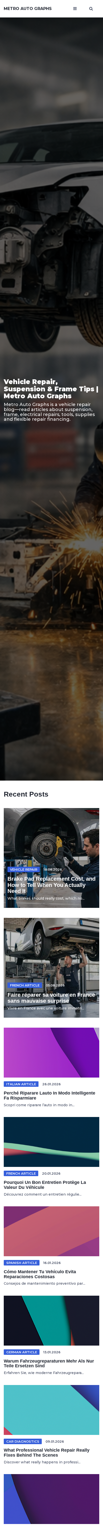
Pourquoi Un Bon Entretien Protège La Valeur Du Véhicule (45, 1185)
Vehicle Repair (23, 869)
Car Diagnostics (22, 1441)
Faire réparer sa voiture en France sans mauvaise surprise (51, 998)
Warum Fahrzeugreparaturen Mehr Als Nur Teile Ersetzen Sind (49, 1364)
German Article (21, 1352)
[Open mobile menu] (75, 8)
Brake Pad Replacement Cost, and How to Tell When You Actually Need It (52, 885)
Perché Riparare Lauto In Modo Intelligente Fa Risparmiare (49, 1096)
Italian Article (21, 1084)
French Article (25, 985)
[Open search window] (91, 8)
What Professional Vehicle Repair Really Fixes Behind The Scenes (47, 1453)
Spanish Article (21, 1263)
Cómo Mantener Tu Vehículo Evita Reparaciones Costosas (40, 1274)
